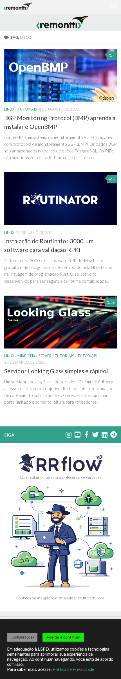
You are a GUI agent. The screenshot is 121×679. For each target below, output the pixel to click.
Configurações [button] (22, 637)
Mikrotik (26, 356)
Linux (9, 109)
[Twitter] (95, 434)
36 (113, 302)
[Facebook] (86, 434)
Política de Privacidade (73, 669)
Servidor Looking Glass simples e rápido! (56, 371)
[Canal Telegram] (113, 434)
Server (44, 356)
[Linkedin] (104, 434)
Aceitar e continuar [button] (63, 637)
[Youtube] (77, 434)
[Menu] (114, 7)
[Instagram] (68, 434)
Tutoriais (27, 109)
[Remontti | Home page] (23, 7)
